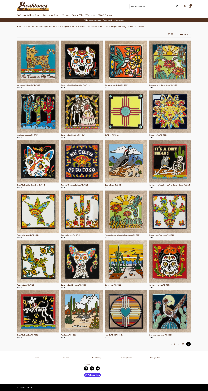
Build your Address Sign (28, 15)
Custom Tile (77, 15)
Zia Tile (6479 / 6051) (112, 135)
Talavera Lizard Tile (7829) (25, 285)
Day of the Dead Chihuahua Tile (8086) (73, 285)
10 (183, 344)
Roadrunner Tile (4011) (68, 335)
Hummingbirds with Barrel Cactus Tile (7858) (163, 85)
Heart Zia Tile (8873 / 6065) (114, 335)
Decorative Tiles (50, 15)
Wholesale (90, 15)
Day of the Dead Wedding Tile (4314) (73, 135)
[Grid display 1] (169, 34)
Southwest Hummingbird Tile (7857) (116, 85)
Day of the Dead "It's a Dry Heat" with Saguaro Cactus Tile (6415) (170, 185)
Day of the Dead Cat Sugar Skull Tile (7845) (31, 185)
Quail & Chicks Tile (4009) (113, 185)
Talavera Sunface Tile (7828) (158, 135)
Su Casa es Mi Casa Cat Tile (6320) (28, 85)
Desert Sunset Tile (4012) (113, 285)
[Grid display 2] (172, 34)
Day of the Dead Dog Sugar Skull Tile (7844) (75, 85)
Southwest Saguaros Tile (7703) (27, 135)
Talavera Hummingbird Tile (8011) (28, 235)
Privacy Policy (155, 358)
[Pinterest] (92, 368)
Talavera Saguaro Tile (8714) (70, 235)
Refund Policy (96, 358)
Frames (65, 15)
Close (205, 20)
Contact (36, 358)
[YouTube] (98, 368)
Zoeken (177, 6)
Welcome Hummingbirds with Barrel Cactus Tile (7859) (122, 235)
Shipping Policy (126, 358)
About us (66, 358)
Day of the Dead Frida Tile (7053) (159, 285)
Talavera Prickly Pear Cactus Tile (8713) (161, 235)
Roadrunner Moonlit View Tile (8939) (160, 335)
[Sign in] (185, 6)
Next (188, 344)
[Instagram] (86, 368)
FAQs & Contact (105, 15)
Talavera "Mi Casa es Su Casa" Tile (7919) (74, 185)
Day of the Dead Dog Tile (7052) (27, 335)
